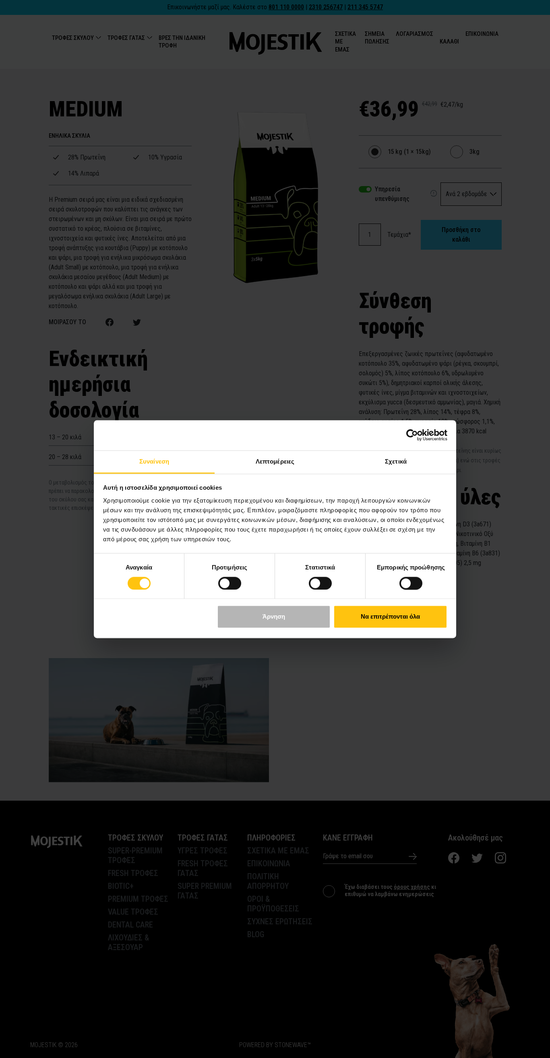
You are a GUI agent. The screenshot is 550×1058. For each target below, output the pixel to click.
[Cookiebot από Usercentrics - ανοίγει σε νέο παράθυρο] (412, 435)
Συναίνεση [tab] (154, 461)
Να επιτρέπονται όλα (390, 616)
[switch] (229, 583)
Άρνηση (274, 616)
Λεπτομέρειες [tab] (275, 461)
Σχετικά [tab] (396, 461)
